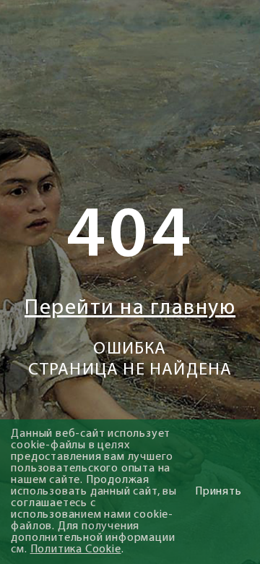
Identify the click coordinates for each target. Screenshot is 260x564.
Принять (218, 491)
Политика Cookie (75, 549)
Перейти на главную (130, 308)
